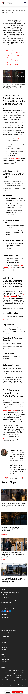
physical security (15, 158)
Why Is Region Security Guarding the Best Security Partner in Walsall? (15, 60)
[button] (25, 3)
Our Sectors (4, 647)
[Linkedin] (10, 611)
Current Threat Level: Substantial (13, 685)
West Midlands (9, 9)
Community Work (5, 659)
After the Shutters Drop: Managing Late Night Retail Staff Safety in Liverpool (13, 504)
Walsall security (19, 138)
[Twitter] (5, 611)
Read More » (4, 509)
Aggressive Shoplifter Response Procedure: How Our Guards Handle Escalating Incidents (12, 554)
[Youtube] (7, 611)
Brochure (3, 642)
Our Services (4, 644)
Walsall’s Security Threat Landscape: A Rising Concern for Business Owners (15, 52)
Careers (3, 654)
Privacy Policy (4, 661)
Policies (3, 664)
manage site (19, 370)
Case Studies (4, 656)
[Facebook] (2, 611)
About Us (3, 649)
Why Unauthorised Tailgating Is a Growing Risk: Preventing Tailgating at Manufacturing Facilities (13, 579)
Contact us (6, 439)
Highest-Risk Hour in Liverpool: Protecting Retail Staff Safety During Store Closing (12, 529)
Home (2, 9)
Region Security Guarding (10, 410)
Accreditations (4, 652)
